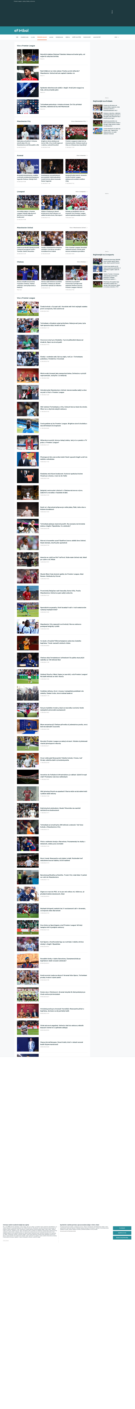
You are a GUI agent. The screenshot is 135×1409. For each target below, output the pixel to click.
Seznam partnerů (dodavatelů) (68, 1231)
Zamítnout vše (122, 1233)
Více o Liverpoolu (81, 191)
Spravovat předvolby (122, 1237)
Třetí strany (6, 1240)
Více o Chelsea (81, 262)
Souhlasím (122, 1228)
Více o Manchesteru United (78, 227)
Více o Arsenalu (81, 155)
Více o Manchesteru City (78, 121)
